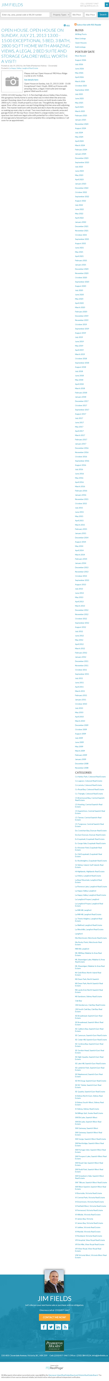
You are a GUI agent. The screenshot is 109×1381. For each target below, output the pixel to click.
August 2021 (80, 243)
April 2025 (79, 107)
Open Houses (81, 43)
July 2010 (79, 708)
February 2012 (81, 653)
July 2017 (79, 418)
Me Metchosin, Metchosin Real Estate (91, 938)
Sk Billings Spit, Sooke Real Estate (89, 1113)
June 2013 (79, 593)
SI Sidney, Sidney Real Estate (87, 1109)
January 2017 (80, 444)
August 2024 (80, 128)
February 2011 (81, 695)
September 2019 (82, 328)
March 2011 (80, 691)
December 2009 (81, 725)
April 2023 (79, 179)
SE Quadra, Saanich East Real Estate (90, 1091)
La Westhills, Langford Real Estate (89, 929)
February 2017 (81, 439)
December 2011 (81, 661)
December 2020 (81, 269)
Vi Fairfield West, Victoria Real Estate (90, 1206)
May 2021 (79, 252)
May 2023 (79, 175)
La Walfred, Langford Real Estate (88, 925)
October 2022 (81, 192)
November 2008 (81, 768)
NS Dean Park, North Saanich (87, 979)
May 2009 (79, 746)
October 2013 (81, 576)
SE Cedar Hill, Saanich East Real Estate (91, 1039)
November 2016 (81, 452)
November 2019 (81, 320)
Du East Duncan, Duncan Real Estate (90, 835)
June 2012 (79, 635)
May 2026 (79, 73)
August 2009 (80, 734)
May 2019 (79, 346)
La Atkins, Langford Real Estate (88, 876)
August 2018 (80, 367)
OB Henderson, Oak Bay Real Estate (90, 1005)
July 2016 (79, 469)
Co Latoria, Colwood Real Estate (88, 785)
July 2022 (79, 205)
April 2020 (79, 303)
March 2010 (80, 721)
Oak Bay (78, 1001)
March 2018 (80, 388)
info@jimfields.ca (89, 6)
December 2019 (81, 316)
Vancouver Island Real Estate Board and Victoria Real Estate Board (73, 1375)
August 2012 (80, 627)
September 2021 (82, 239)
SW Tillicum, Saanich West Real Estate (91, 1182)
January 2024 (80, 154)
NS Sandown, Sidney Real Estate (88, 996)
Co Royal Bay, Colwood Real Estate (89, 789)
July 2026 (79, 64)
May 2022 (79, 213)
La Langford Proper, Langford (87, 899)
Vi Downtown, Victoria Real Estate (89, 1202)
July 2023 (79, 166)
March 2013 (80, 606)
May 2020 (79, 299)
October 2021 (81, 235)
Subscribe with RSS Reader (89, 24)
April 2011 (79, 687)
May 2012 (79, 640)
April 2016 (79, 482)
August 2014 (80, 542)
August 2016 (80, 465)
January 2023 (80, 184)
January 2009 (80, 759)
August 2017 (80, 414)
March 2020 (80, 307)
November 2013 (81, 572)
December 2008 (81, 763)
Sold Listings (80, 47)
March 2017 (80, 435)
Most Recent (80, 56)
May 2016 (79, 478)
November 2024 (81, 124)
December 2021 (81, 226)
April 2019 (79, 350)
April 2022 (79, 218)
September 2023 (82, 162)
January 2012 (80, 657)
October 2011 (81, 670)
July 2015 (79, 508)
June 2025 (79, 98)
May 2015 (79, 516)
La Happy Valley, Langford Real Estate (90, 895)
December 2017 (81, 401)
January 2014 (80, 563)
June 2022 (79, 209)
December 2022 (81, 188)
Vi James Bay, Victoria (84, 1219)
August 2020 (80, 286)
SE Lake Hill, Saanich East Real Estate (90, 1063)
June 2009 (79, 742)
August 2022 (80, 201)
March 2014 (80, 554)
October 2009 (81, 729)
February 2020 (81, 311)
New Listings (80, 38)
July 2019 (79, 337)
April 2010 (79, 716)
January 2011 (80, 699)
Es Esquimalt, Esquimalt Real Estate (89, 839)
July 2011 (79, 678)
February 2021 (81, 260)
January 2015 (80, 533)
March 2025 (80, 111)
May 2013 (79, 597)
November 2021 (81, 230)
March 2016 (80, 486)
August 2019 (80, 333)
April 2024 (79, 141)
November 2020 (81, 273)
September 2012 (82, 623)
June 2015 (79, 512)
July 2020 (79, 290)
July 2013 (79, 589)
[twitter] (51, 1327)
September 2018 (82, 363)
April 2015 (79, 520)
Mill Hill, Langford (82, 949)
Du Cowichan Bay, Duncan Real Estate (91, 830)
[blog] (65, 1327)
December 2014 (81, 537)
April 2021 (79, 256)
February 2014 (81, 559)
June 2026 (79, 68)
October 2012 (81, 618)
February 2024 (81, 149)
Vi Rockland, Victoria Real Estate (88, 1236)
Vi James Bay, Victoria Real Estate (89, 1223)
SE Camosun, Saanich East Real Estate (91, 1035)
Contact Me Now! (54, 1317)
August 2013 (80, 584)
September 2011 (82, 674)
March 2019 (80, 354)
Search (103, 14)
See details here (31, 79)
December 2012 (81, 610)
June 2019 (79, 341)
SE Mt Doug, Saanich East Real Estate (90, 1081)
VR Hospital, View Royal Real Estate (90, 1240)
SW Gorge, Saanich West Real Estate (90, 1139)
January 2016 (80, 495)
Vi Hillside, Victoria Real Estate (87, 1214)
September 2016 (82, 461)
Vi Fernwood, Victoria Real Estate (89, 1210)
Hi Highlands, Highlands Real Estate (89, 871)
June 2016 (79, 473)
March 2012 (80, 648)
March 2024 (80, 145)
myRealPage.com (55, 1368)
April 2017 (79, 431)
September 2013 (82, 580)
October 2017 (81, 405)
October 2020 (81, 277)
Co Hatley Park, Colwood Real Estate (90, 776)
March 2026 (80, 81)
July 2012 (79, 631)
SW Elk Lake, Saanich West (86, 1117)
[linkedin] (58, 1327)
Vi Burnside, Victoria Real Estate (88, 1193)
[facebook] (44, 1327)
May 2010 (79, 712)
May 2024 (79, 137)
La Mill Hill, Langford (83, 910)
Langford (79, 934)
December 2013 (81, 567)
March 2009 (80, 751)
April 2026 (79, 77)
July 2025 (79, 94)
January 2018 (80, 397)
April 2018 (79, 384)
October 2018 (81, 358)
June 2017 (79, 422)
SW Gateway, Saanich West (86, 1128)
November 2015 (81, 499)
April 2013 (79, 601)
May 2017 (79, 427)
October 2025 (81, 85)
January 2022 (80, 222)
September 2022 (82, 196)
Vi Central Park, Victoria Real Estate (90, 1197)
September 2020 (82, 282)
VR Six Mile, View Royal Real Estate (89, 1244)
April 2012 (79, 644)
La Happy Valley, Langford (85, 891)
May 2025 (79, 103)
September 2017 (82, 410)
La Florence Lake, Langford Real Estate (91, 886)
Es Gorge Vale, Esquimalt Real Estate (90, 843)
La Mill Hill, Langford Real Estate (88, 914)
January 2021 (80, 265)
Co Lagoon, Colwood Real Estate (88, 781)
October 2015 (81, 503)
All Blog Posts (81, 34)
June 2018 (79, 375)
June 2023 (79, 171)
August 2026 (80, 60)
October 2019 (81, 324)
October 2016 (81, 456)
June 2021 (79, 247)
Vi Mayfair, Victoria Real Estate (87, 1231)
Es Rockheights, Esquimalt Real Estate (91, 861)
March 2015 (80, 525)
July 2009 (79, 738)
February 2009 (81, 755)
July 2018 (79, 371)
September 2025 (82, 90)
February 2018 (81, 392)
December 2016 (81, 448)
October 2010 (81, 704)
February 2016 (81, 491)
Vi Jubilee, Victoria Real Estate (87, 1227)
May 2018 (79, 380)
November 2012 (81, 614)
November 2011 (81, 665)
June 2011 (79, 682)
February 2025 (81, 115)
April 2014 (79, 550)
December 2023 (81, 158)
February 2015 (81, 529)
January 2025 (80, 120)
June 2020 (79, 294)
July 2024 (79, 132)
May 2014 (79, 546)
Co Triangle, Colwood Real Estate (89, 793)
